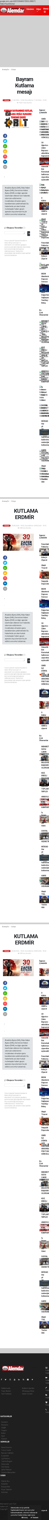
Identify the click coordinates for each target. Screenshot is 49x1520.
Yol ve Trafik (6, 1450)
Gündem (30, 9)
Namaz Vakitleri (7, 1453)
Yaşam (4, 1430)
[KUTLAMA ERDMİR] (18, 542)
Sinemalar (5, 1464)
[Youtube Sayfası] (15, 1380)
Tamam (35, 1517)
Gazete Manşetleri (8, 1472)
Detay (25, 1517)
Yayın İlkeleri (6, 1391)
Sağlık (3, 1428)
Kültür (3, 1433)
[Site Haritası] (29, 1380)
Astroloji (4, 1492)
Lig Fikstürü (5, 1459)
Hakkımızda (5, 1388)
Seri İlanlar (5, 1467)
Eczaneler (5, 1456)
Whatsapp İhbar (28, 1391)
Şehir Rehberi (6, 1470)
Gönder (29, 233)
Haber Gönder (27, 1394)
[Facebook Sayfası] (2, 1380)
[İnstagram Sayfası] (11, 1380)
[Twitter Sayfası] (6, 1380)
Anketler (4, 1484)
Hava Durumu (6, 1447)
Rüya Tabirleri (6, 1489)
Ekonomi (4, 1425)
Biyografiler (5, 1487)
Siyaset (4, 1439)
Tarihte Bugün (6, 1461)
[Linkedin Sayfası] (20, 1380)
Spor (3, 1436)
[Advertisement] (24, 41)
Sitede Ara (5, 1481)
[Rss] (24, 1380)
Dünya (13, 69)
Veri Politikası (6, 1394)
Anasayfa (5, 69)
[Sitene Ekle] (33, 1380)
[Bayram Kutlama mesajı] (18, 118)
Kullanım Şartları (28, 1388)
